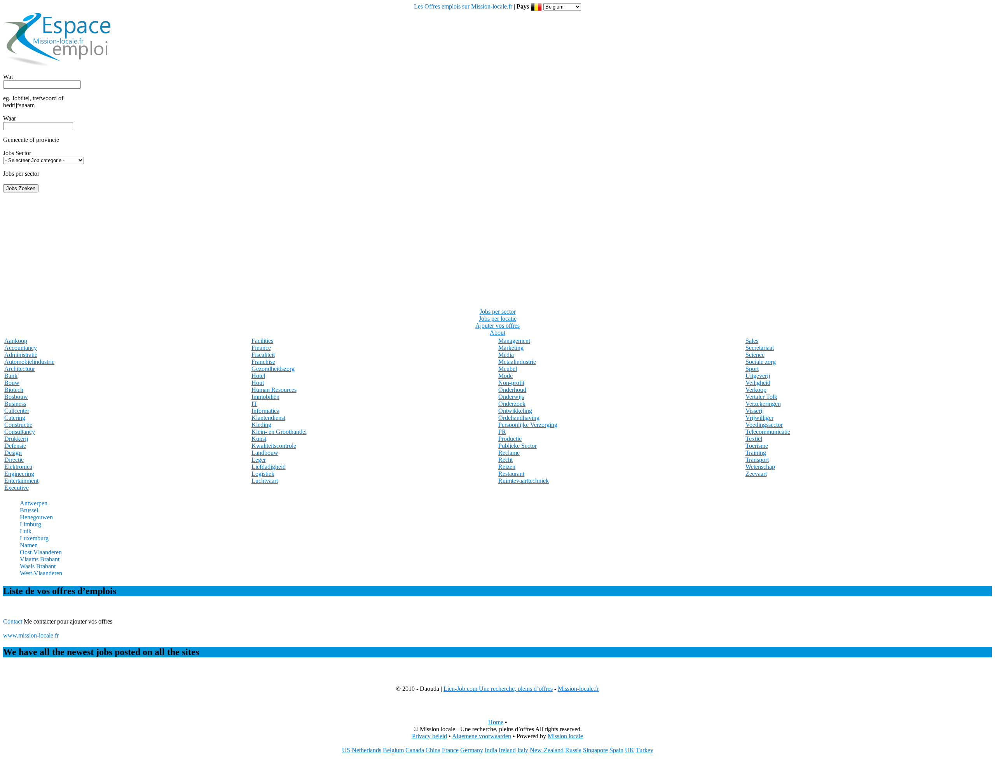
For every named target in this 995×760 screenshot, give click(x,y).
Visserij (754, 410)
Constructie (18, 424)
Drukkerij (16, 438)
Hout (257, 382)
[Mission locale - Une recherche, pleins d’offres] (57, 67)
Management (514, 340)
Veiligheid (757, 382)
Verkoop (755, 389)
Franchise (263, 361)
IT (254, 403)
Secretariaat (759, 347)
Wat (8, 76)
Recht (505, 459)
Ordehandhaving (518, 417)
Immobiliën (265, 396)
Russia (573, 750)
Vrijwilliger (759, 417)
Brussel (29, 510)
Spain (616, 750)
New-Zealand (547, 750)
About (497, 332)
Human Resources (274, 389)
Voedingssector (764, 424)
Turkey (644, 750)
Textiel (753, 438)
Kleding (261, 424)
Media (506, 354)
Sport (752, 368)
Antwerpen (33, 503)
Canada (414, 750)
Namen (29, 545)
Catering (14, 417)
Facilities (262, 340)
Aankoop (15, 340)
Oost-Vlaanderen (41, 552)
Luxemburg (34, 538)
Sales (751, 340)
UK (629, 750)
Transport (757, 459)
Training (755, 452)
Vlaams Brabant (39, 559)
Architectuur (19, 368)
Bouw (11, 382)
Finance (261, 347)
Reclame (509, 452)
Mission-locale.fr (578, 688)
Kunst (258, 438)
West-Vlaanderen (41, 573)
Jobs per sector (498, 311)
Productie (510, 438)
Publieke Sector (517, 445)
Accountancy (20, 347)
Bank (10, 375)
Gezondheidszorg (273, 368)
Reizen (506, 466)
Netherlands (366, 750)
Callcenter (16, 410)
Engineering (19, 473)
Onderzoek (511, 403)
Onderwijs (511, 396)
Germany (471, 750)
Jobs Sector (17, 153)
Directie (14, 459)
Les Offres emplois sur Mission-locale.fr (463, 6)
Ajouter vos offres (497, 325)
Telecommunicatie (767, 431)
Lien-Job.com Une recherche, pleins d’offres (498, 688)
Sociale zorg (760, 361)
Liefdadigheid (268, 466)
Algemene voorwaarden (481, 736)
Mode (505, 375)
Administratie (20, 354)
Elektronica (18, 466)
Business (15, 403)
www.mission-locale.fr (31, 635)
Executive (16, 487)
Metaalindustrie (517, 361)
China (433, 750)
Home (495, 722)
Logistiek (262, 473)
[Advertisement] (497, 246)
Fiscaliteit (263, 354)
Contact (12, 621)
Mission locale (565, 736)
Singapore (595, 750)
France (450, 750)
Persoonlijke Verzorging (527, 424)
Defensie (15, 445)
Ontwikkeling (515, 410)
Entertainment (21, 480)
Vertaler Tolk (761, 396)
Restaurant (511, 473)
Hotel (258, 375)
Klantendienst (268, 417)
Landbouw (264, 452)
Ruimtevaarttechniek (523, 480)
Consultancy (19, 431)
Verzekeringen (763, 403)
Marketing (511, 347)
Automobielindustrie (29, 361)
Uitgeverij (757, 375)
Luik (25, 531)
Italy (522, 750)
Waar (9, 118)
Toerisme (756, 445)
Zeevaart (756, 473)
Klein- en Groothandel (279, 431)
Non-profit (511, 382)
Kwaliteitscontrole (273, 445)
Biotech (13, 389)
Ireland (507, 750)
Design (13, 452)
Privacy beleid (429, 736)
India (491, 750)
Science (755, 354)
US (346, 750)
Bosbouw (16, 396)
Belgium (393, 750)
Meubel (507, 368)
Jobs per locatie (498, 318)
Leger (258, 459)
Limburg (30, 524)
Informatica (265, 410)
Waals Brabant (38, 566)
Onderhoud (512, 389)
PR (502, 431)
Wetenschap (760, 466)
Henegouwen (36, 517)
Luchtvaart (264, 480)
